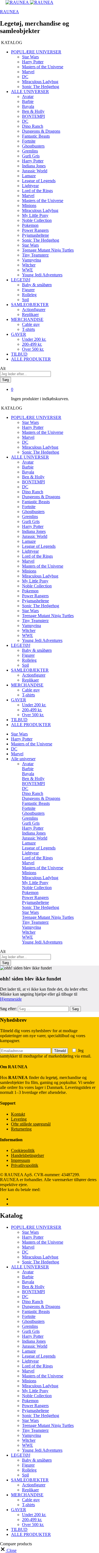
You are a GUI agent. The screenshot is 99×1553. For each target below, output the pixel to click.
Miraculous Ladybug (40, 81)
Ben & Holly (33, 111)
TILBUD (19, 354)
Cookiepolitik (23, 1150)
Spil (25, 299)
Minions (29, 205)
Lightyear (30, 185)
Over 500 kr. (33, 349)
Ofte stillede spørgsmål (31, 1124)
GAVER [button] (18, 334)
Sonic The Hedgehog (40, 86)
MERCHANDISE (27, 1494)
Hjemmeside (11, 999)
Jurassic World (34, 170)
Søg (5, 380)
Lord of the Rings (37, 190)
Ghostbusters (33, 146)
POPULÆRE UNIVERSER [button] (36, 52)
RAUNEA (9, 11)
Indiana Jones (34, 166)
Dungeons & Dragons (41, 131)
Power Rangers (35, 230)
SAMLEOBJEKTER (30, 1480)
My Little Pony (35, 215)
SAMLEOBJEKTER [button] (30, 304)
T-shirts (28, 329)
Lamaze (29, 175)
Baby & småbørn (37, 284)
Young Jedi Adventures (42, 275)
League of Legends (39, 180)
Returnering (21, 1129)
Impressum (20, 1160)
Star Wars (30, 57)
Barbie (28, 101)
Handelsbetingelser (27, 1155)
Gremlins (30, 151)
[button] (8, 1550)
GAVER (18, 1509)
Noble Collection (37, 220)
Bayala (28, 106)
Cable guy (31, 324)
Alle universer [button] (23, 758)
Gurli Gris (31, 156)
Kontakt (18, 1114)
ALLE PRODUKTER (31, 359)
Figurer (28, 289)
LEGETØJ (20, 1455)
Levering (19, 1119)
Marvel (28, 71)
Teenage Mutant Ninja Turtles (48, 250)
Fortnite (28, 141)
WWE (27, 270)
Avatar (28, 96)
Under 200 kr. (34, 339)
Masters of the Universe (42, 66)
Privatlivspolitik (24, 1165)
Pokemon (30, 225)
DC (25, 76)
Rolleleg (29, 294)
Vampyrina (31, 260)
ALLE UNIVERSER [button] (30, 91)
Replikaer (30, 314)
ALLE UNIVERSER (30, 1267)
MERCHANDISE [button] (27, 319)
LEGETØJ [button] (20, 279)
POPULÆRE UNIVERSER (36, 1227)
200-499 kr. (32, 344)
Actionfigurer (33, 309)
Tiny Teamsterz (35, 255)
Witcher (28, 265)
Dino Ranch (32, 126)
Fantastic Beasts (36, 136)
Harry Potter (32, 61)
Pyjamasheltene (35, 235)
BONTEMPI (33, 116)
